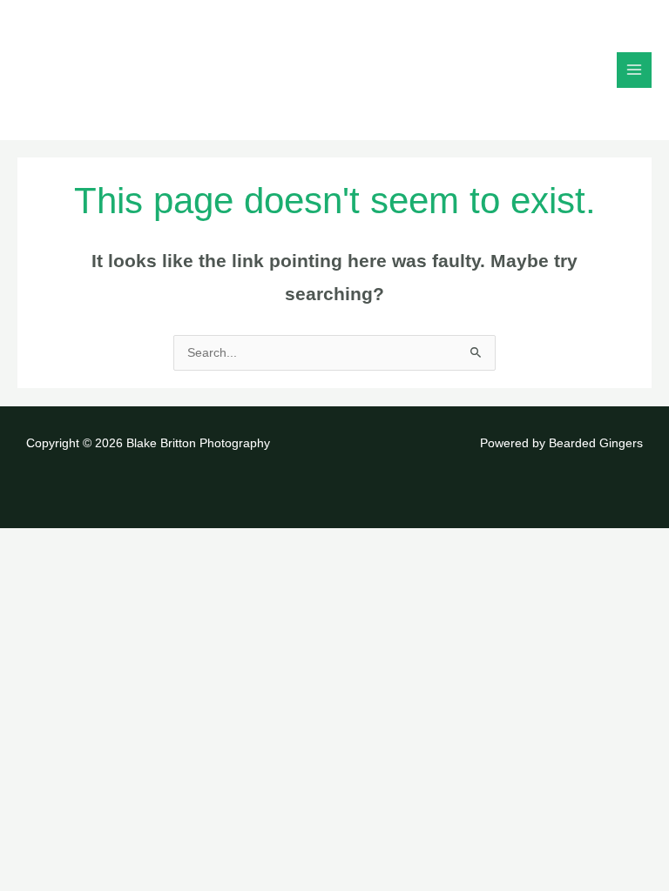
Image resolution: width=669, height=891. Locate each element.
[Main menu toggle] (634, 70)
